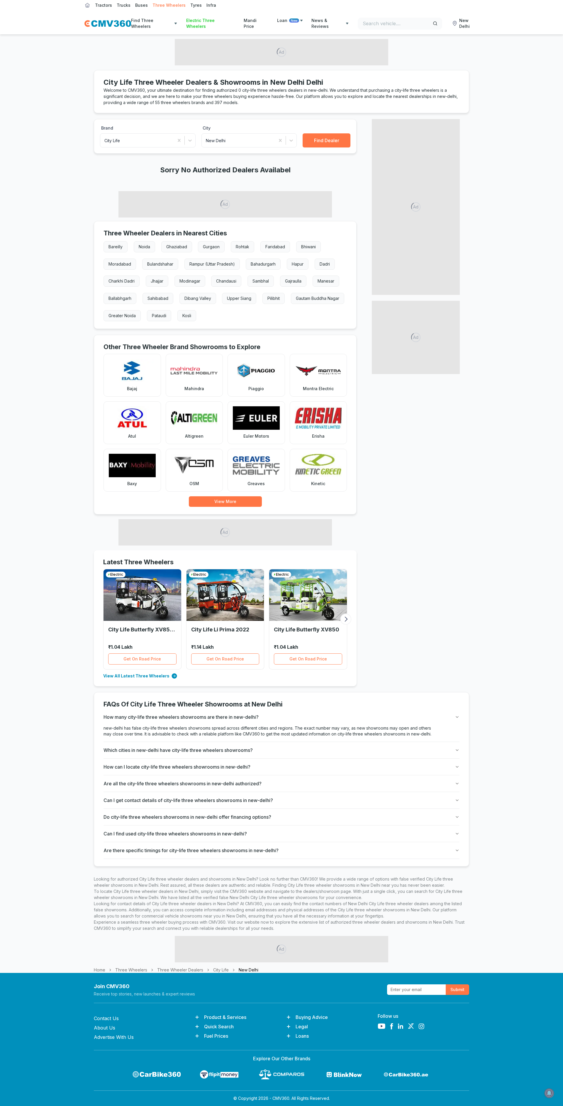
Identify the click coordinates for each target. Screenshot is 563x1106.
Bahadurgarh (263, 263)
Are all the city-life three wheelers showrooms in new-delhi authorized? (183, 783)
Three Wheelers (169, 5)
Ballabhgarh (119, 298)
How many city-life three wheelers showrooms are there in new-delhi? (181, 717)
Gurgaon (211, 246)
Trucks (123, 5)
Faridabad (275, 246)
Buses (141, 5)
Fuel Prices (216, 1036)
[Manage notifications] (549, 1093)
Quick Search (219, 1026)
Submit (457, 989)
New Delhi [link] (248, 969)
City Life (221, 969)
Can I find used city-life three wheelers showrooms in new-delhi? (175, 834)
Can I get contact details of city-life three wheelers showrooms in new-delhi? (188, 800)
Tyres (196, 5)
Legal (302, 1026)
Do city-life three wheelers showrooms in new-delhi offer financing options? (187, 817)
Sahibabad (157, 298)
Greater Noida (122, 315)
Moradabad (119, 263)
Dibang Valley (197, 298)
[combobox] (105, 140)
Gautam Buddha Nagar (317, 298)
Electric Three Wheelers (200, 23)
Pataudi (159, 315)
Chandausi (226, 280)
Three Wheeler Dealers (180, 969)
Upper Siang (239, 298)
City (207, 127)
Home (99, 969)
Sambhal (260, 280)
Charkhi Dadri (121, 280)
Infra (211, 5)
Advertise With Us (114, 1037)
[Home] (107, 23)
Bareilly (115, 246)
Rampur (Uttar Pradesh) (212, 263)
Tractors (103, 5)
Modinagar (189, 280)
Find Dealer (326, 140)
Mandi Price (250, 23)
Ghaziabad (176, 246)
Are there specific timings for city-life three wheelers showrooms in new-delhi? (191, 850)
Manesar (326, 280)
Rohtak (242, 246)
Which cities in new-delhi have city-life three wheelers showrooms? (178, 750)
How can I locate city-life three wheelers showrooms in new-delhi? (177, 767)
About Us (104, 1028)
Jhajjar (157, 280)
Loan (287, 20)
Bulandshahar (160, 263)
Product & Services (225, 1017)
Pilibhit (273, 298)
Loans (302, 1036)
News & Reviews (320, 23)
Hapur (297, 263)
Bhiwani (308, 246)
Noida (144, 246)
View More (225, 501)
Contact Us (106, 1018)
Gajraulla (293, 280)
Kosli (186, 315)
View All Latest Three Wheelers (136, 675)
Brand (107, 127)
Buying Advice (312, 1017)
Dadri (325, 263)
